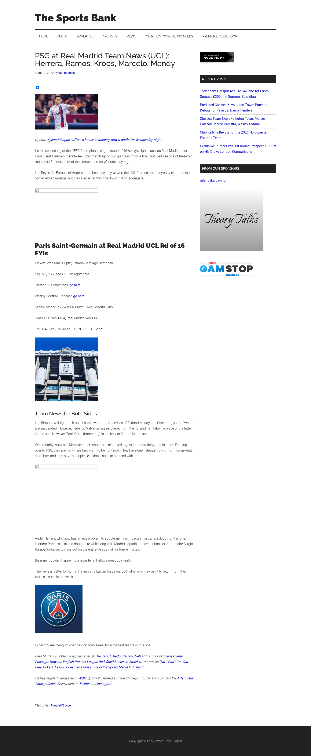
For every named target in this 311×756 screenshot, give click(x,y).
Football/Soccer (61, 705)
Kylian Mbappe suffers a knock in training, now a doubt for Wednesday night (104, 140)
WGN (82, 678)
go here (74, 285)
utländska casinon (213, 180)
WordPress (163, 741)
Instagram (104, 684)
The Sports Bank (75, 18)
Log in (177, 741)
